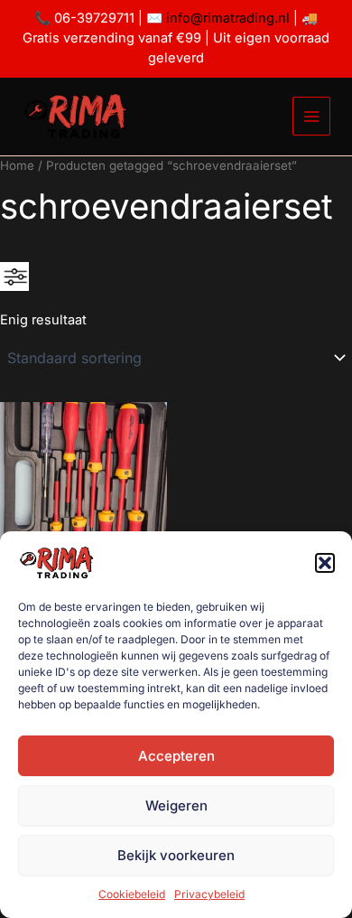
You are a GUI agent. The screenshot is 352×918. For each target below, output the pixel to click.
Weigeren (176, 805)
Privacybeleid (209, 894)
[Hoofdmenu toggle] (311, 116)
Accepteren (176, 755)
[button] (325, 563)
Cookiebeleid (131, 894)
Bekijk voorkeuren (176, 855)
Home (17, 165)
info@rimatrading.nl (226, 18)
